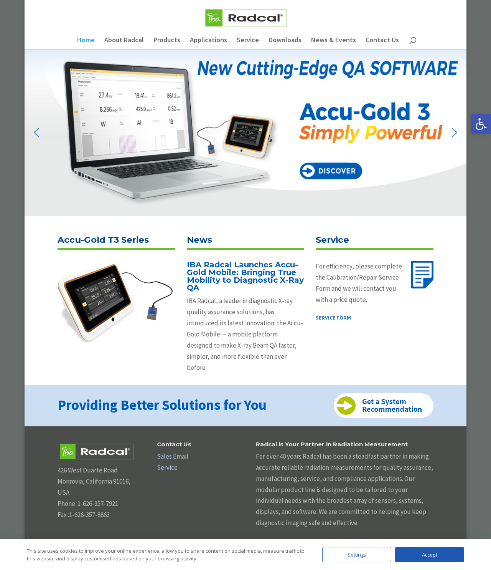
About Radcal (124, 40)
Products (166, 40)
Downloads (285, 40)
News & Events (333, 40)
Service (248, 40)
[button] (481, 124)
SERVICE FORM (333, 317)
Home (86, 40)
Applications (208, 40)
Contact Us (382, 40)
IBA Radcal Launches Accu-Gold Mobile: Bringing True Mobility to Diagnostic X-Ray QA (245, 276)
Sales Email (172, 456)
